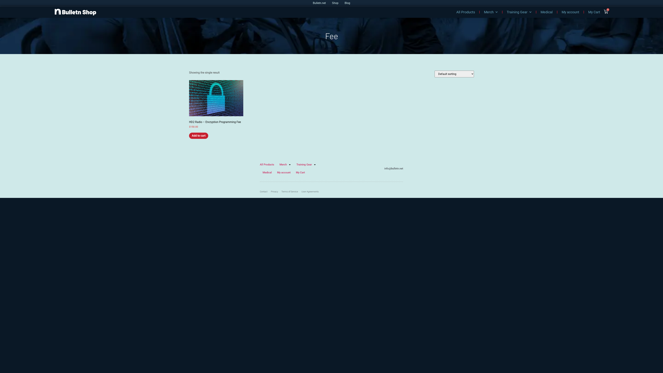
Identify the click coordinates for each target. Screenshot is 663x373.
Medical (547, 12)
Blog (347, 3)
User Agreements (310, 191)
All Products (465, 12)
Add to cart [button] (198, 135)
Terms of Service (289, 191)
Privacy (274, 191)
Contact (263, 191)
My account (570, 12)
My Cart (594, 12)
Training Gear (517, 12)
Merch (489, 12)
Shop (335, 3)
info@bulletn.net (393, 168)
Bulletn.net (319, 3)
